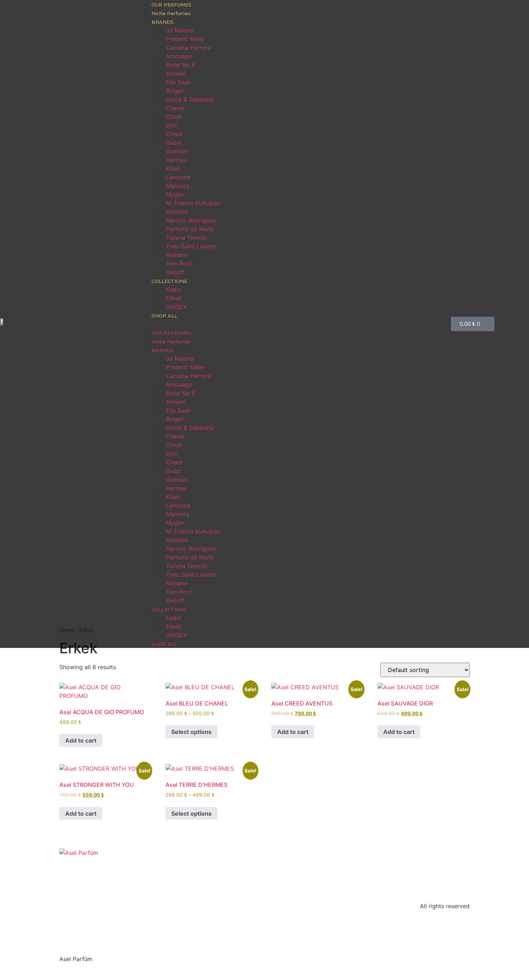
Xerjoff (175, 272)
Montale (177, 211)
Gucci (173, 142)
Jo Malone (180, 30)
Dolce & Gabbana (189, 99)
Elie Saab (178, 82)
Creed (174, 134)
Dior (171, 125)
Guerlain (177, 151)
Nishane (176, 254)
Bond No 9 (180, 64)
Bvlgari (175, 90)
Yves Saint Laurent (191, 246)
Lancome (178, 177)
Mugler (175, 194)
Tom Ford (179, 263)
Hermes (176, 159)
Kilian (173, 168)
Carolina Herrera (188, 47)
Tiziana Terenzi (186, 237)
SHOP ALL (164, 316)
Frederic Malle (185, 38)
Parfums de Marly (190, 229)
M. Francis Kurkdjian (193, 203)
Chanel (175, 108)
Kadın (173, 289)
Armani (175, 73)
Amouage (179, 56)
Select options (191, 731)
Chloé (174, 116)
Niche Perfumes (171, 13)
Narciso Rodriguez (191, 220)
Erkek (173, 298)
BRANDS (163, 22)
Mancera (177, 185)
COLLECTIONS (169, 281)
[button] (290, 324)
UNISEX (176, 306)
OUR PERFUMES (171, 5)
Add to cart (80, 740)
